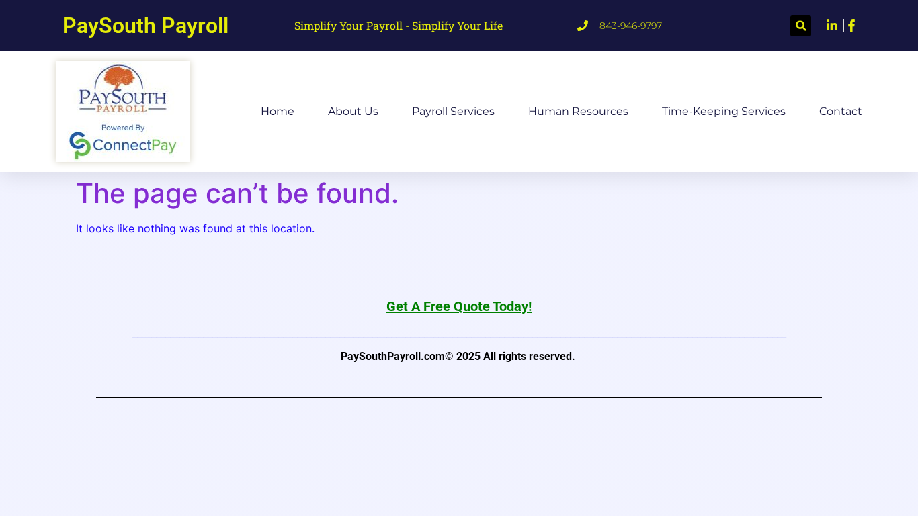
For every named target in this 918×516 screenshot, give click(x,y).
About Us (353, 111)
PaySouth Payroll (145, 25)
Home (277, 111)
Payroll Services (453, 111)
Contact (840, 111)
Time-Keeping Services (724, 111)
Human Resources (578, 111)
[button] (800, 25)
